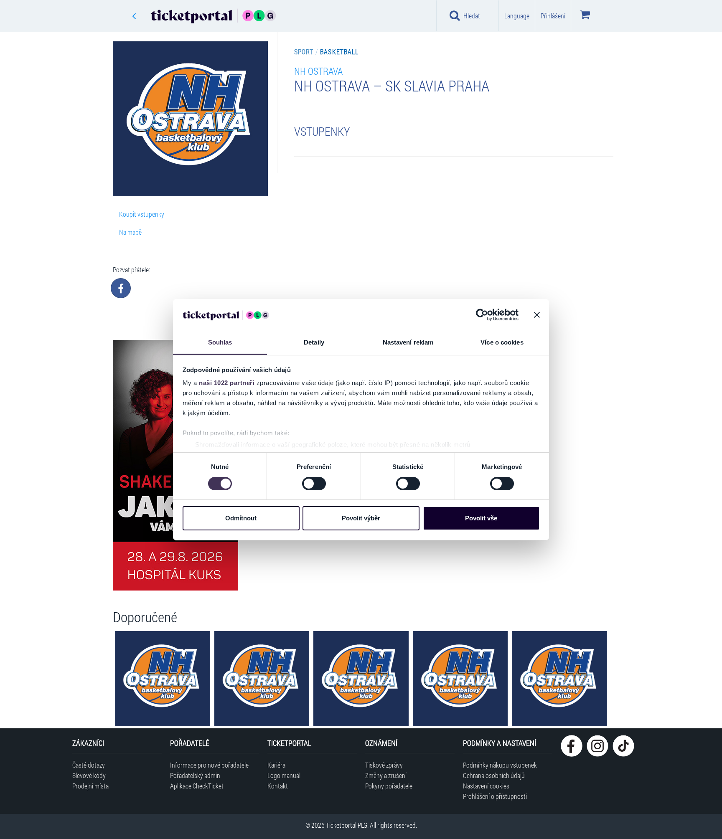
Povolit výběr (361, 518)
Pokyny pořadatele (388, 785)
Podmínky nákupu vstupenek (500, 764)
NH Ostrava (318, 70)
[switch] (314, 483)
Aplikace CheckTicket (197, 785)
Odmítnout (241, 518)
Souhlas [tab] (220, 342)
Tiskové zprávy (384, 764)
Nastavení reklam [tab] (408, 342)
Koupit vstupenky (141, 214)
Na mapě (130, 232)
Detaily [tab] (314, 342)
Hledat (471, 15)
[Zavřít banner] (537, 315)
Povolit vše (481, 518)
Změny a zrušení (386, 775)
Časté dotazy (88, 764)
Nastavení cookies (486, 785)
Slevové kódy (89, 775)
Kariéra (276, 764)
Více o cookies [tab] (501, 342)
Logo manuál (283, 775)
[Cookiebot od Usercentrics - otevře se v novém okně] (482, 315)
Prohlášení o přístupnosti (495, 796)
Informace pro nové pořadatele (209, 764)
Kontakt (277, 785)
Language (516, 15)
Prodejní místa (90, 785)
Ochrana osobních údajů (494, 775)
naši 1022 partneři (226, 382)
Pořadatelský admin (195, 775)
